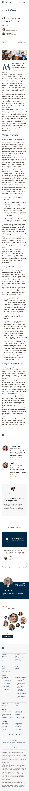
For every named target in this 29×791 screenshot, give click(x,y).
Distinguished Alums (19, 669)
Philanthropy (6, 689)
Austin (3, 724)
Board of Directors (6, 671)
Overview (4, 654)
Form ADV (16, 747)
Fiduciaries (17, 714)
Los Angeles (5, 723)
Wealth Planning (7, 680)
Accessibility (15, 744)
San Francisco (18, 723)
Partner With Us (18, 660)
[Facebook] (18, 42)
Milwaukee (4, 726)
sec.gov (15, 773)
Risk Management (8, 684)
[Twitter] (15, 42)
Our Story (17, 654)
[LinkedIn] (21, 42)
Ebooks (4, 705)
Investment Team (6, 669)
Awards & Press (5, 657)
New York (4, 727)
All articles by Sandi (14, 474)
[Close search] (26, 6)
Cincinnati (17, 724)
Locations (4, 656)
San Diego (4, 729)
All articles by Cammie (15, 457)
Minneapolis (18, 726)
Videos (16, 705)
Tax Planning (7, 686)
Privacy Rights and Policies (9, 742)
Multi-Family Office (6, 711)
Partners (4, 668)
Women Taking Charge (20, 717)
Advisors (17, 668)
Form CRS (23, 744)
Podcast (17, 703)
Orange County (18, 727)
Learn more (7, 636)
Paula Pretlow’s (8, 297)
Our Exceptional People (7, 666)
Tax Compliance (20, 694)
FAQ (16, 656)
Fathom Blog (5, 703)
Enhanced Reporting (21, 693)
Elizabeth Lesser (8, 341)
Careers (4, 660)
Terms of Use (9, 744)
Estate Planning (7, 687)
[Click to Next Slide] (25, 567)
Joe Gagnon (7, 321)
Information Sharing (21, 742)
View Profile (13, 459)
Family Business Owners (7, 717)
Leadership (17, 666)
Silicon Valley (18, 729)
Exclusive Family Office (20, 677)
